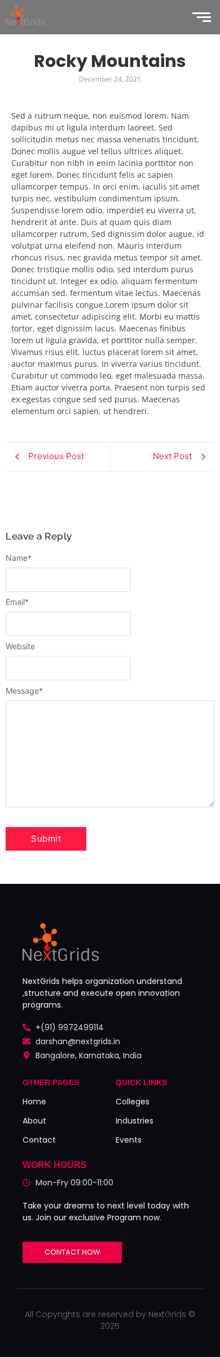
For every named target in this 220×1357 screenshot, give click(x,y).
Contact (39, 1139)
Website (20, 646)
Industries (134, 1120)
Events (129, 1139)
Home (34, 1101)
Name (19, 558)
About (34, 1120)
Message (24, 691)
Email (17, 602)
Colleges (132, 1101)
